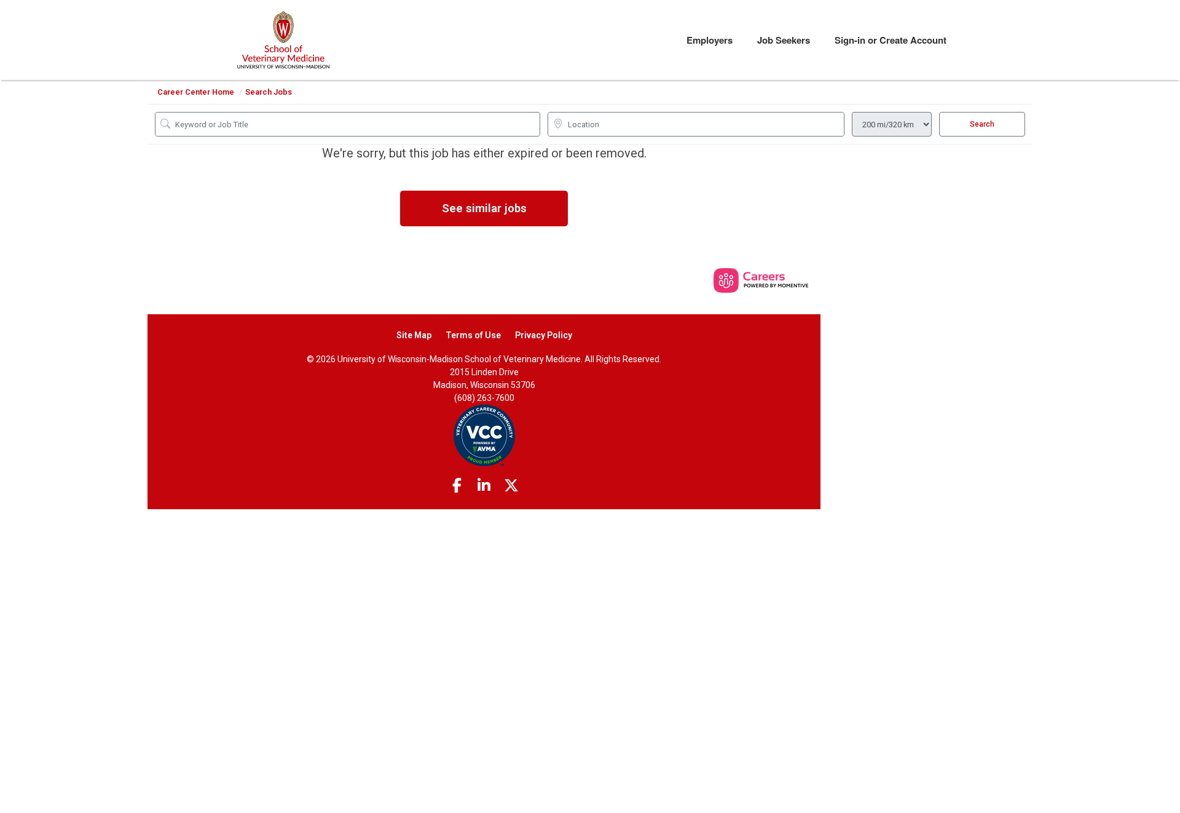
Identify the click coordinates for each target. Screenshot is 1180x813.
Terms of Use (473, 335)
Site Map (413, 335)
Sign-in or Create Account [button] (890, 40)
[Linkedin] (484, 485)
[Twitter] (511, 485)
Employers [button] (709, 40)
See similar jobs (484, 208)
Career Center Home (195, 92)
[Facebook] (456, 485)
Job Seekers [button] (783, 40)
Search (982, 124)
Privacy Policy (543, 335)
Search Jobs (268, 92)
